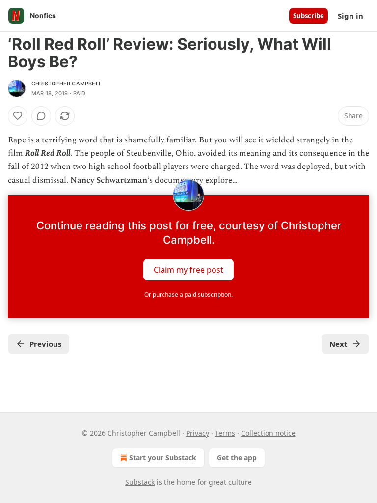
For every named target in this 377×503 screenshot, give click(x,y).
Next (338, 344)
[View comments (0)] (41, 116)
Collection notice (268, 433)
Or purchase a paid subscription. (188, 294)
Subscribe (308, 15)
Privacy (197, 433)
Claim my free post (188, 269)
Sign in (350, 16)
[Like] (17, 116)
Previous (45, 344)
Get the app (237, 457)
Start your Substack (162, 457)
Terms (225, 433)
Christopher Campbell (66, 83)
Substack (140, 482)
